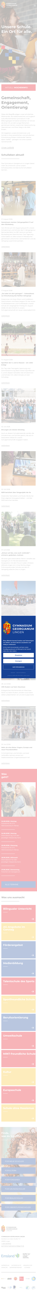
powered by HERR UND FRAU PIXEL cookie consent (19, 675)
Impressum (13, 672)
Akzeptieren (18, 655)
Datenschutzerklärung (21, 672)
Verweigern (18, 661)
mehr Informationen (18, 667)
